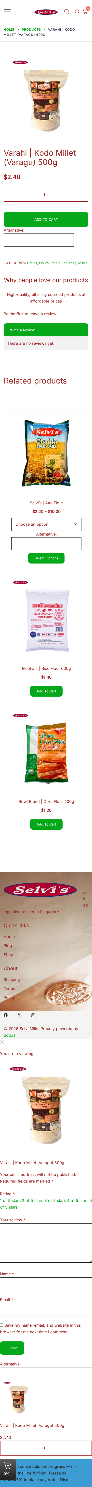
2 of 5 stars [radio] (32, 1200)
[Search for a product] (67, 11)
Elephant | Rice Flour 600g (46, 668)
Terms (9, 988)
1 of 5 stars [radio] (10, 1200)
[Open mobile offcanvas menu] (7, 11)
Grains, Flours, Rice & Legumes (51, 263)
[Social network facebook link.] (6, 1014)
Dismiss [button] (67, 1479)
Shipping (12, 979)
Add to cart (46, 219)
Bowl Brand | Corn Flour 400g (46, 801)
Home (9, 936)
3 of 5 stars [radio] (55, 1200)
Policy (9, 997)
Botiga (9, 1035)
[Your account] (77, 11)
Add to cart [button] (46, 691)
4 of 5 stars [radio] (77, 1200)
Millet (82, 263)
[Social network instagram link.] (33, 1014)
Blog (8, 945)
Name (7, 1273)
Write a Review (22, 330)
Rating (7, 1193)
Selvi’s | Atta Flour (46, 502)
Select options (46, 558)
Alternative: (14, 230)
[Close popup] (2, 1041)
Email (6, 1299)
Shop (8, 954)
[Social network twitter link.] (19, 1014)
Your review (12, 1219)
